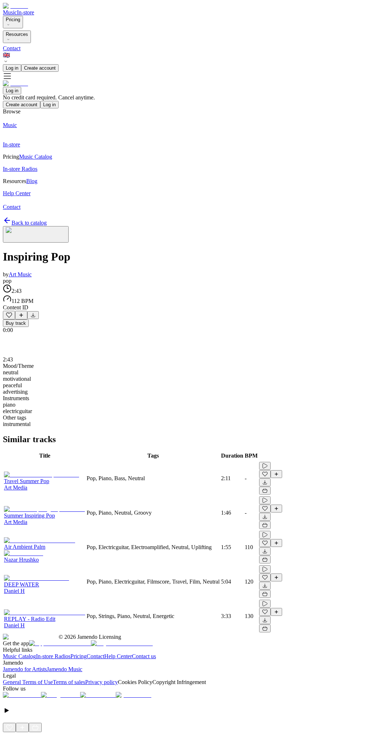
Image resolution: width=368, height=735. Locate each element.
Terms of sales (69, 682)
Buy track (16, 323)
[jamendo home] (15, 6)
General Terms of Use (28, 682)
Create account (40, 68)
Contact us (144, 656)
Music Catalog (19, 656)
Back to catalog (29, 223)
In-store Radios (53, 656)
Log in (12, 68)
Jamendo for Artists (25, 669)
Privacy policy (101, 682)
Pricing (13, 19)
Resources (17, 34)
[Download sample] (33, 315)
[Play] (36, 234)
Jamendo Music (64, 669)
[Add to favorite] (9, 315)
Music (10, 12)
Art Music (20, 274)
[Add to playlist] (21, 315)
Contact (11, 48)
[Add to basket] (265, 491)
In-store (25, 12)
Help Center (118, 656)
